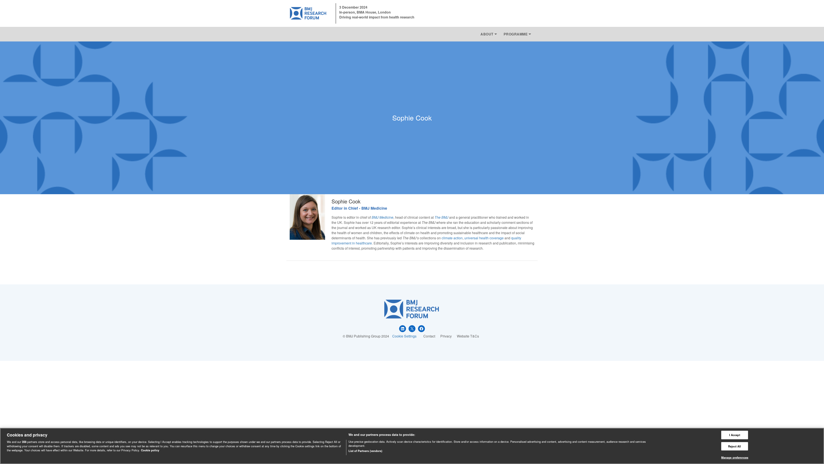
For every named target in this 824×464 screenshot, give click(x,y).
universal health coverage (484, 237)
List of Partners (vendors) (365, 451)
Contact (429, 336)
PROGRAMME (516, 34)
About (487, 34)
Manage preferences (734, 457)
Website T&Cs (468, 336)
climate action (452, 237)
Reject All (734, 446)
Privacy (446, 336)
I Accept (734, 435)
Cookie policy (150, 450)
